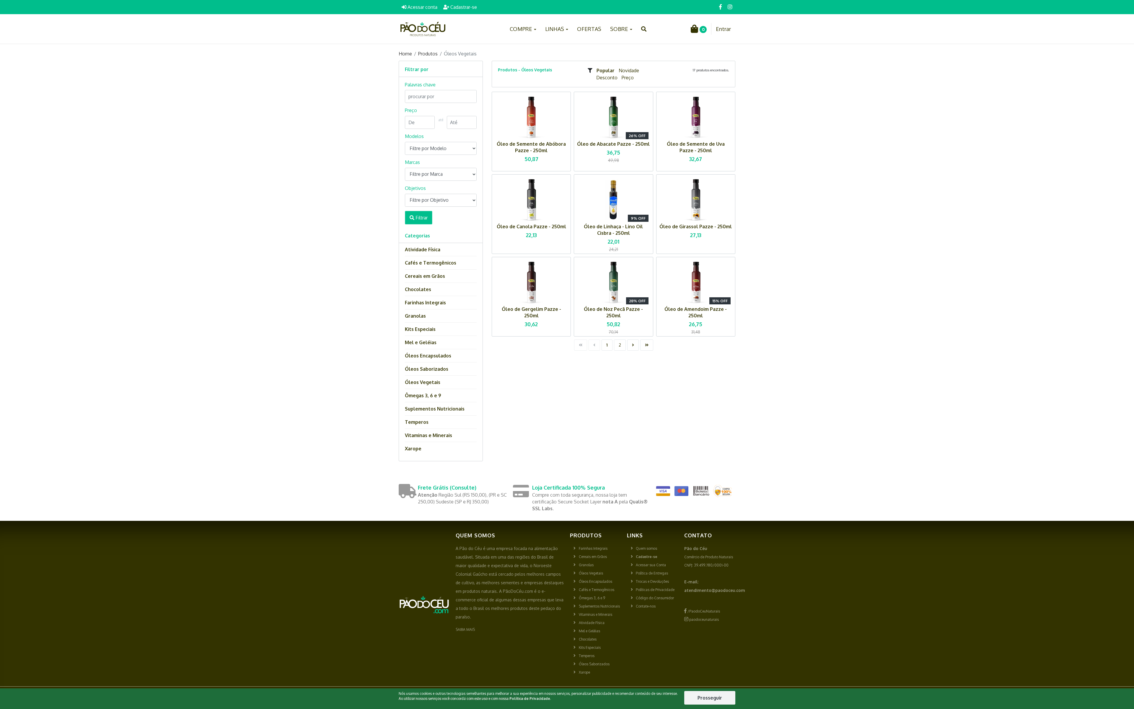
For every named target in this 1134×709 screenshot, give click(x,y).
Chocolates (418, 289)
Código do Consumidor (655, 598)
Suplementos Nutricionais (435, 409)
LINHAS (555, 29)
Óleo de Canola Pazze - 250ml (531, 226)
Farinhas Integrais (425, 303)
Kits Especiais (420, 329)
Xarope (413, 449)
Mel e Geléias (420, 342)
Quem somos (646, 548)
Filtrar (421, 218)
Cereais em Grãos (425, 276)
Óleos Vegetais (422, 382)
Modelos (414, 136)
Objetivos (415, 188)
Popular (606, 70)
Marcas (412, 162)
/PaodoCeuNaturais (703, 611)
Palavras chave (420, 85)
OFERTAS (589, 29)
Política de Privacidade (529, 698)
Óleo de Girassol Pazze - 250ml (695, 226)
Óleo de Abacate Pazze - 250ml (613, 144)
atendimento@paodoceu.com (714, 590)
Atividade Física (422, 249)
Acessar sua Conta (651, 565)
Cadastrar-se (463, 7)
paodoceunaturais (703, 619)
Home (405, 54)
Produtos (428, 54)
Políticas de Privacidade (655, 589)
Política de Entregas (652, 573)
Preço (628, 78)
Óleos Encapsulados (428, 356)
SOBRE (619, 29)
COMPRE (521, 29)
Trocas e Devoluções (652, 581)
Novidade (629, 70)
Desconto (606, 78)
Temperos (416, 422)
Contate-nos (646, 606)
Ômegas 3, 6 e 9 (423, 395)
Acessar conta (421, 7)
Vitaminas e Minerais (428, 435)
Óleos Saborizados (426, 369)
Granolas (415, 316)
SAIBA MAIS (465, 629)
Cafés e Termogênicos (430, 263)
